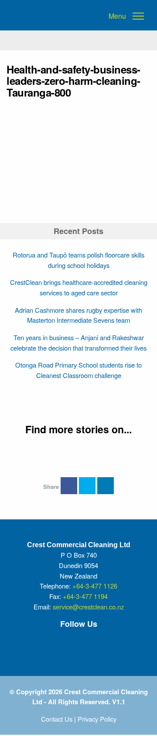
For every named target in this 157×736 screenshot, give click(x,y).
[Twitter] (73, 642)
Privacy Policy (97, 718)
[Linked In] (99, 642)
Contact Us (56, 718)
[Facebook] (47, 642)
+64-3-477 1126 (94, 585)
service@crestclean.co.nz (88, 606)
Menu (117, 16)
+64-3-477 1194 (85, 596)
